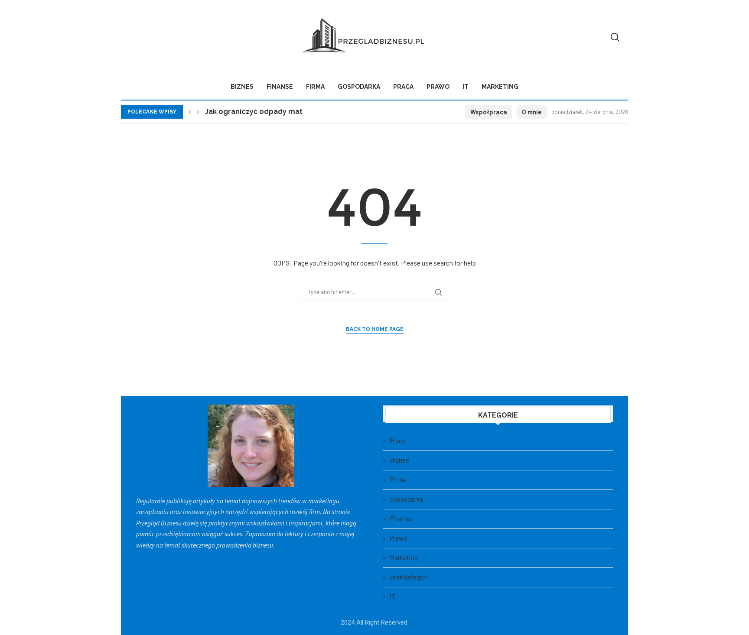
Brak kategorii (409, 577)
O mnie (532, 112)
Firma (315, 86)
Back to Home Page (375, 329)
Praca (403, 86)
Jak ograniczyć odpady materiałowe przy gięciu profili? (302, 111)
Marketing (500, 86)
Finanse (280, 86)
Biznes (242, 86)
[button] (189, 112)
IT (465, 86)
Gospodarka (359, 86)
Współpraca (488, 112)
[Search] (615, 37)
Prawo (438, 86)
